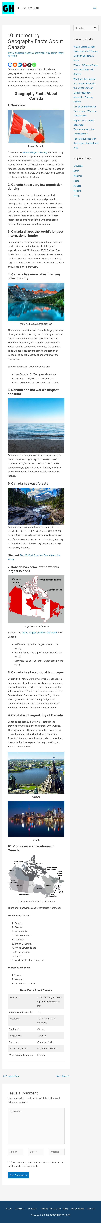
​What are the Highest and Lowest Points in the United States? (84, 83)
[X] (29, 65)
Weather (77, 176)
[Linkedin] (20, 65)
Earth (76, 171)
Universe (78, 166)
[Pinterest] (24, 65)
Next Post (62, 1076)
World (76, 195)
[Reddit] (15, 65)
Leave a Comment (35, 53)
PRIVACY (33, 1208)
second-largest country (35, 152)
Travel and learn (16, 53)
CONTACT (20, 1208)
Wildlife (77, 190)
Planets (77, 186)
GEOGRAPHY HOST (27, 8)
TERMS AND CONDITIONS (54, 1208)
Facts (76, 180)
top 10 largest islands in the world (39, 632)
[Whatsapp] (34, 65)
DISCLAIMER (77, 1208)
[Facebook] (10, 65)
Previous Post (11, 1076)
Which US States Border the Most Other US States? (86, 69)
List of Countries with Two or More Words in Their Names (85, 111)
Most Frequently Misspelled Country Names (83, 97)
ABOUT (91, 1208)
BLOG (9, 1208)
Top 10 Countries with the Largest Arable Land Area (85, 143)
